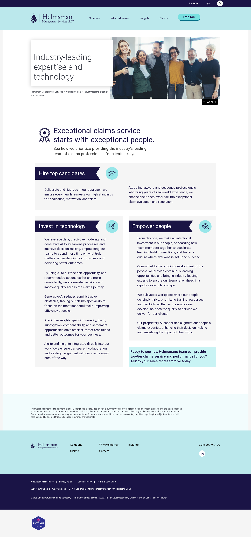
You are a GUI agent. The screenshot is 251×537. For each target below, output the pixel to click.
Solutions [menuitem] (95, 18)
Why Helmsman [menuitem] (120, 18)
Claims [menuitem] (164, 18)
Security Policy (85, 482)
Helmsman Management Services (47, 92)
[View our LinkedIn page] (202, 453)
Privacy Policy (65, 482)
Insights (144, 18)
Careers (104, 451)
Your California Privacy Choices (51, 489)
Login (207, 3)
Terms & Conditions (106, 482)
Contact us (194, 3)
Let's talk (189, 17)
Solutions (76, 444)
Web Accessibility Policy (42, 482)
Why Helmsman (73, 92)
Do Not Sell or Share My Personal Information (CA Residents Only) (100, 489)
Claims (74, 451)
